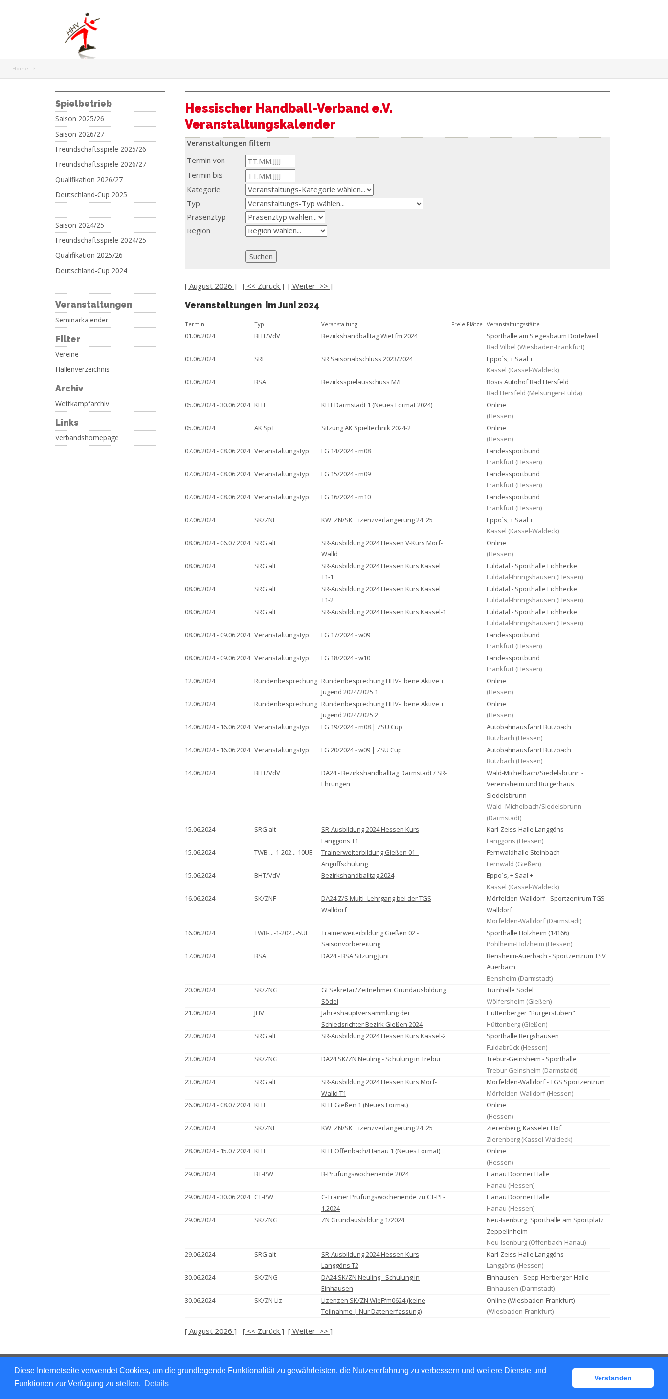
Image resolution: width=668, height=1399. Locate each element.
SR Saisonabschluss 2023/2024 (367, 358)
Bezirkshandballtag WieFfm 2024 (369, 335)
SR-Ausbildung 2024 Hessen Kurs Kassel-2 (383, 1036)
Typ (193, 203)
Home (20, 68)
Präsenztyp (206, 217)
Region (198, 230)
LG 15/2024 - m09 (346, 473)
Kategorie (204, 189)
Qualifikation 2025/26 (89, 255)
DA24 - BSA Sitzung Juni (355, 955)
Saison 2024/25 (79, 225)
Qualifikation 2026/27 (89, 179)
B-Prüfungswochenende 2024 (365, 1174)
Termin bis (205, 175)
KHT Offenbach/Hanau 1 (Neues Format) (380, 1151)
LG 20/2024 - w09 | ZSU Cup (361, 749)
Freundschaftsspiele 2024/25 (100, 240)
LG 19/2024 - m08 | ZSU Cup (361, 726)
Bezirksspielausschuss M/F (361, 381)
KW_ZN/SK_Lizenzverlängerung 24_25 (377, 519)
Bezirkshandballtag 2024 (357, 875)
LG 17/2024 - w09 (345, 634)
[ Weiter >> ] (310, 286)
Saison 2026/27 (79, 134)
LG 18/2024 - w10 (345, 657)
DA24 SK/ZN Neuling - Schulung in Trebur (381, 1059)
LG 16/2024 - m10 (346, 496)
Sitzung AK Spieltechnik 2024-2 (366, 427)
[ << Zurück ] (263, 286)
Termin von (206, 160)
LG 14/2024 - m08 (346, 450)
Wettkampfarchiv (82, 403)
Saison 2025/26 (79, 119)
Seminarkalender (81, 320)
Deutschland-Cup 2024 (91, 270)
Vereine (67, 354)
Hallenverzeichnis (82, 369)
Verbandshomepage (87, 438)
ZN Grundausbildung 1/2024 (362, 1220)
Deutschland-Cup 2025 (91, 194)
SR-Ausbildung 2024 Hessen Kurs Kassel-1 (383, 611)
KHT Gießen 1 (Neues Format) (364, 1105)
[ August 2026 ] (211, 286)
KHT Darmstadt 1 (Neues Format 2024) (376, 404)
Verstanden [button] (613, 1378)
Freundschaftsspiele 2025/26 (100, 149)
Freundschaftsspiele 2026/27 (100, 164)
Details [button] (156, 1383)
